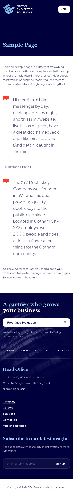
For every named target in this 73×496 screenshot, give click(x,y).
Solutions (42, 350)
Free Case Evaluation (21, 322)
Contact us (61, 350)
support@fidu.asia (14, 388)
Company (8, 350)
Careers (25, 350)
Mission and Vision (14, 425)
